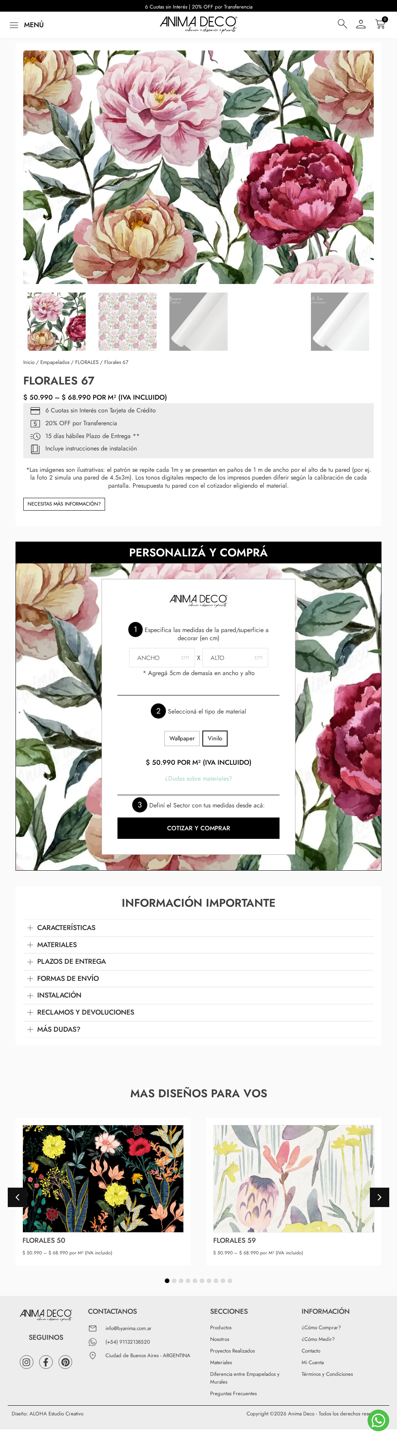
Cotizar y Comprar (198, 828)
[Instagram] (26, 1362)
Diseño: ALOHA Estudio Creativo (47, 1413)
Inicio (29, 362)
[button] (26, 25)
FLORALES (86, 362)
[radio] (182, 738)
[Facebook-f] (46, 1362)
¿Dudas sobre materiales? (198, 778)
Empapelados (54, 362)
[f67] (198, 167)
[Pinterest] (65, 1362)
